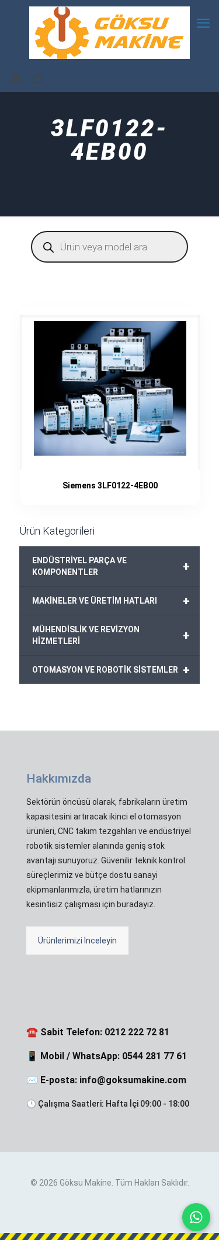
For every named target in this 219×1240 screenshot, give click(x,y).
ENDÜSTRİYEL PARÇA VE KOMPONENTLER (111, 566)
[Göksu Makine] (109, 32)
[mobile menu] (203, 23)
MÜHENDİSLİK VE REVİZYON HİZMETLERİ (111, 635)
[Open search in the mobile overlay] (109, 246)
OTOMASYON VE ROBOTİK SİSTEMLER (111, 670)
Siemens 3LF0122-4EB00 (110, 485)
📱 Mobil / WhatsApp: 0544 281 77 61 (106, 1056)
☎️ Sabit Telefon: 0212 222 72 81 (97, 1032)
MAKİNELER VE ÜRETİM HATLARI (111, 601)
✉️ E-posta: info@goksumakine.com (106, 1080)
